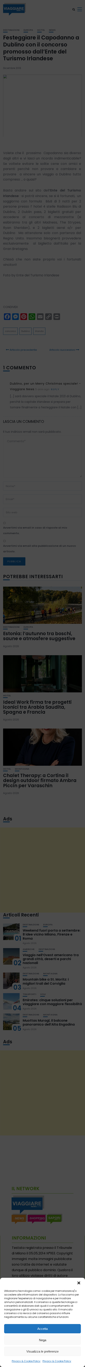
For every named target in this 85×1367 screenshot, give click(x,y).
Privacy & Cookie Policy (26, 1361)
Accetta (42, 1328)
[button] (79, 1283)
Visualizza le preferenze (42, 1351)
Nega (42, 1340)
